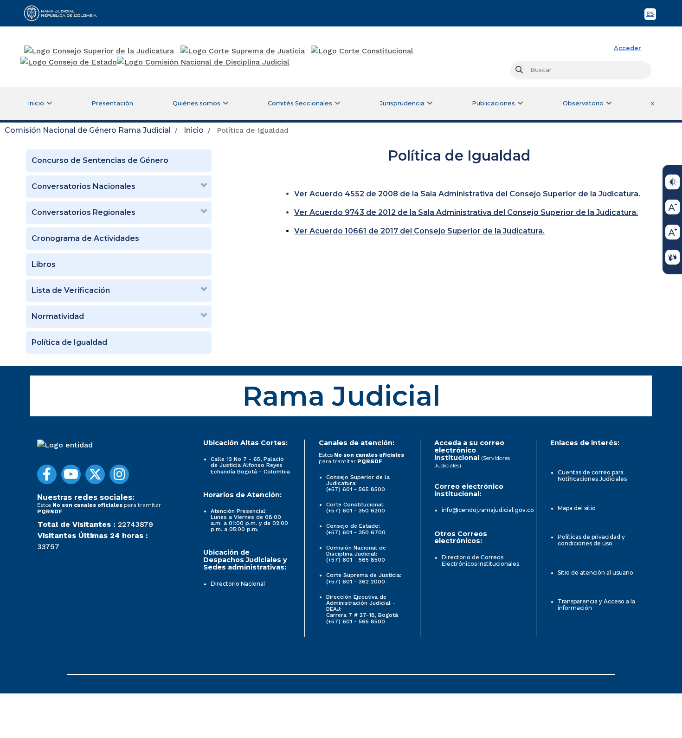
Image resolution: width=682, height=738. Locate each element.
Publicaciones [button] (493, 103)
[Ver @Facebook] (47, 474)
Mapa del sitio (577, 508)
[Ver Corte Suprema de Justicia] (243, 51)
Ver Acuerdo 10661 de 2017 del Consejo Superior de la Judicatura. (419, 231)
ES (651, 15)
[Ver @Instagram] (119, 474)
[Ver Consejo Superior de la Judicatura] (99, 51)
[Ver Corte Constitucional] (362, 51)
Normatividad (58, 316)
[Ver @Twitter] (95, 474)
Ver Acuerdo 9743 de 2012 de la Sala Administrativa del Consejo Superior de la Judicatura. (466, 212)
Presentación (112, 103)
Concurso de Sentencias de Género (100, 160)
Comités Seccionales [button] (300, 103)
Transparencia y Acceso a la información (596, 604)
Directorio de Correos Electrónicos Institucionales (480, 560)
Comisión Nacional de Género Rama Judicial (88, 130)
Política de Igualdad (69, 342)
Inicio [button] (36, 103)
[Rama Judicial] (64, 13)
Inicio (194, 130)
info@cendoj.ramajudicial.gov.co (488, 509)
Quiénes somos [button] (196, 103)
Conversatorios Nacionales (83, 186)
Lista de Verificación (71, 290)
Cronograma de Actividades (85, 238)
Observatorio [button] (583, 103)
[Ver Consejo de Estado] (68, 62)
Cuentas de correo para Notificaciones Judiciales (592, 475)
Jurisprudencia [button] (402, 103)
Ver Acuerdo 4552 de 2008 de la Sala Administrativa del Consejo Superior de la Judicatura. (467, 193)
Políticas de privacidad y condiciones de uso (591, 540)
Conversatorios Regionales (83, 212)
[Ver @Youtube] (71, 474)
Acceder (627, 48)
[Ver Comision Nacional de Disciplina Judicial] (203, 62)
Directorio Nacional (238, 583)
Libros (44, 264)
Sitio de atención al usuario (595, 572)
